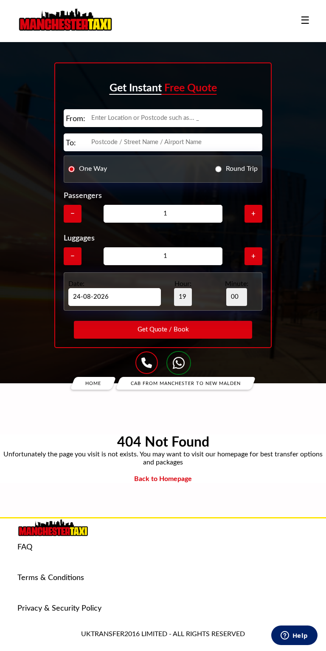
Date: (76, 283)
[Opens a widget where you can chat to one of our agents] (294, 636)
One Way (93, 168)
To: (71, 143)
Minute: (236, 283)
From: (75, 119)
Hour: (182, 283)
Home (93, 383)
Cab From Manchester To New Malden (186, 383)
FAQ (24, 547)
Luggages (79, 238)
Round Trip (242, 168)
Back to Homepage (163, 479)
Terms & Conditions (50, 578)
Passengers (83, 196)
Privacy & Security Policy (59, 608)
